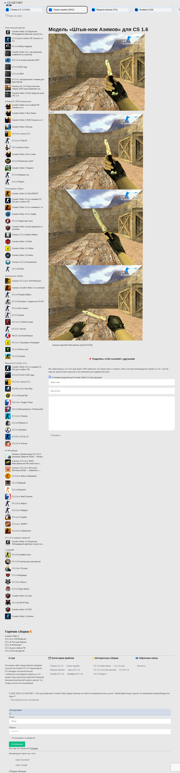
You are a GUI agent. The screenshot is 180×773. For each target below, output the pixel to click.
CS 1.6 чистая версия (15, 651)
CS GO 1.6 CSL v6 (20, 436)
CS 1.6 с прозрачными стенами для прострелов (28, 80)
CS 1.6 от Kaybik (19, 517)
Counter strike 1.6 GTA (22, 609)
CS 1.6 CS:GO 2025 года (23, 375)
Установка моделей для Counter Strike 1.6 (77, 377)
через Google (21, 765)
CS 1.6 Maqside (19, 483)
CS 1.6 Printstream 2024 (22, 161)
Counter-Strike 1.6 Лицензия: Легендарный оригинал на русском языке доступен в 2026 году (27, 32)
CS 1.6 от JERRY (19, 524)
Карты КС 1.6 (74, 670)
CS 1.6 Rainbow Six (20, 175)
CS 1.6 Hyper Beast (20, 589)
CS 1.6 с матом (19, 329)
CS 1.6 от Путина (19, 568)
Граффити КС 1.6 (75, 674)
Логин (11, 717)
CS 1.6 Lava (119, 666)
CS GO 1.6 (124, 670)
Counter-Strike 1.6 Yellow (23, 248)
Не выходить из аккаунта (23, 738)
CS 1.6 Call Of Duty (20, 602)
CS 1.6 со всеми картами (105, 670)
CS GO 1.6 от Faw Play (22, 388)
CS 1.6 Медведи (19, 575)
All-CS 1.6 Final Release (22, 336)
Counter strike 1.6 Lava (22, 596)
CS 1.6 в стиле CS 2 (21, 134)
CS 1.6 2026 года (19, 67)
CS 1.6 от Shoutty (19, 416)
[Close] (10, 714)
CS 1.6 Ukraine (18, 356)
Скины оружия (72, 666)
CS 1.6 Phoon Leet (20, 349)
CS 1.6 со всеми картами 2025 (25, 60)
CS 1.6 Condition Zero (21, 554)
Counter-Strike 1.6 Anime (22, 616)
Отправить (55, 435)
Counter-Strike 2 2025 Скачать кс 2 (27, 120)
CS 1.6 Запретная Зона (22, 221)
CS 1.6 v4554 (18, 74)
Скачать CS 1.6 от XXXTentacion (26, 281)
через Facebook (22, 760)
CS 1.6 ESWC (18, 269)
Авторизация (17, 744)
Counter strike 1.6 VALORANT (25, 193)
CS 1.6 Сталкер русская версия (26, 561)
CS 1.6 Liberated (19, 430)
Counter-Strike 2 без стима (24, 154)
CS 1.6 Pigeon (18, 182)
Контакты (141, 666)
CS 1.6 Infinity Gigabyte (22, 46)
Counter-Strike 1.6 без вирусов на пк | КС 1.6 (28, 94)
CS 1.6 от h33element (21, 531)
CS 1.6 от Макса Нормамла (24, 476)
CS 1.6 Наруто (100, 674)
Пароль (12, 727)
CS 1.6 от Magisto (20, 510)
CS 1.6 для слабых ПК (15, 648)
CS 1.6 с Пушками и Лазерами (25, 342)
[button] (14, 15)
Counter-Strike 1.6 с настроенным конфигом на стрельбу (27, 53)
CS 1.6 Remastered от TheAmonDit (27, 409)
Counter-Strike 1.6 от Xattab (24, 214)
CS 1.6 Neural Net (20, 395)
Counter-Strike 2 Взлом (22, 127)
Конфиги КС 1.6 (57, 674)
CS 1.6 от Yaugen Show (22, 402)
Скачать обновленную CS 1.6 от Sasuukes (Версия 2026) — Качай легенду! (27, 455)
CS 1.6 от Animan (19, 443)
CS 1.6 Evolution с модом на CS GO (28, 301)
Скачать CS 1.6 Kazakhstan (24, 262)
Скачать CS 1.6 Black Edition (25, 234)
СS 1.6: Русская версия (15, 642)
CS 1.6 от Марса (19, 503)
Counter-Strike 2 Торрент (23, 168)
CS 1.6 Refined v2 (20, 423)
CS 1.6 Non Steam (20, 308)
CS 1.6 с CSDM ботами (22, 322)
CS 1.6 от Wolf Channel (22, 496)
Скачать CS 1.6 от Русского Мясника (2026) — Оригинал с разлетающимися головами (25, 469)
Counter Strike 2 (12, 636)
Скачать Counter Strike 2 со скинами (28, 288)
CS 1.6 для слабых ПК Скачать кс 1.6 (27, 39)
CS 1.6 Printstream (13, 645)
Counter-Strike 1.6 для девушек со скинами (27, 227)
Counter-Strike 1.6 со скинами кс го (27, 207)
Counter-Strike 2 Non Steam (24, 113)
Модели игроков (57, 670)
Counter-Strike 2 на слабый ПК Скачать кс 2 (25, 106)
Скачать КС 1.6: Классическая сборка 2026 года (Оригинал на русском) (26, 87)
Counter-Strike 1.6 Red (22, 241)
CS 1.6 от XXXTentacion (15, 639)
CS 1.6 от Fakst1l (19, 140)
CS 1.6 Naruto (18, 315)
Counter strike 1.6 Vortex (22, 255)
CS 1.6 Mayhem (19, 490)
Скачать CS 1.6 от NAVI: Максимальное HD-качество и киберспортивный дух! (25, 462)
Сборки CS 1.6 (56, 666)
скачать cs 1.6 (153, 369)
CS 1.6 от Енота (19, 582)
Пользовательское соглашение (25, 700)
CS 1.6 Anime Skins (20, 147)
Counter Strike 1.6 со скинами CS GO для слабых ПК (26, 200)
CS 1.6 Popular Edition (21, 294)
